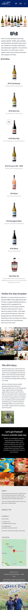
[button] (26, 583)
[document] (14, 305)
